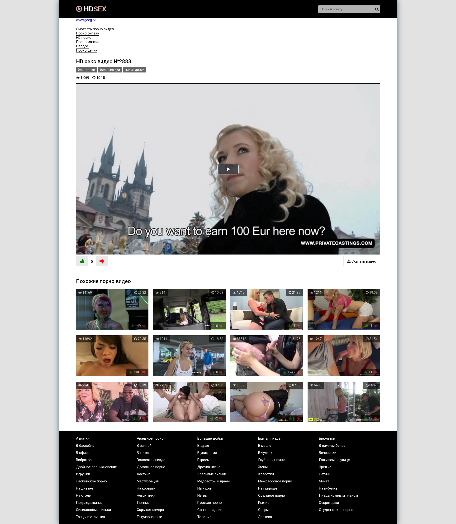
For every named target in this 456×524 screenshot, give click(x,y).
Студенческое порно (336, 510)
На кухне (204, 488)
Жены (263, 467)
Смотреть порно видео (95, 29)
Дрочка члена (208, 467)
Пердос (82, 46)
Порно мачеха (87, 42)
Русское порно (209, 502)
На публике (328, 488)
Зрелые (325, 467)
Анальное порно (150, 438)
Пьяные (143, 502)
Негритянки (146, 495)
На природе (267, 488)
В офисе (83, 453)
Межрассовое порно (275, 481)
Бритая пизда (269, 438)
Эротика (265, 517)
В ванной (144, 445)
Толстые (204, 517)
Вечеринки (327, 453)
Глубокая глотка (271, 460)
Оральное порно (271, 495)
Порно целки (86, 50)
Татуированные (149, 517)
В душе (203, 445)
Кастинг (143, 474)
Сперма (264, 510)
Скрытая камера (150, 510)
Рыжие (263, 502)
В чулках (265, 453)
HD (94, 9)
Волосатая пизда (151, 460)
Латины (325, 474)
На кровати (146, 488)
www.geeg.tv (85, 20)
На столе (83, 495)
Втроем (203, 460)
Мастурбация (148, 481)
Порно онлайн (87, 33)
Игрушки (83, 474)
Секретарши (329, 502)
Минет (324, 481)
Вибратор (84, 460)
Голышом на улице (334, 460)
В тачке (143, 453)
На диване (84, 488)
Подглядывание (89, 502)
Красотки (266, 474)
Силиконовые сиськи (93, 510)
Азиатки (83, 438)
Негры (202, 495)
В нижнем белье (332, 445)
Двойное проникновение (96, 467)
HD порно (83, 37)
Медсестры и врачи (213, 481)
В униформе (207, 453)
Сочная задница (210, 510)
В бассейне (85, 445)
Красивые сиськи (211, 474)
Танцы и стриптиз (90, 517)
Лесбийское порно (91, 481)
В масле (264, 445)
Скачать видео (363, 261)
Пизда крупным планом (338, 495)
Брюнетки (327, 438)
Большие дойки (210, 438)
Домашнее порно (151, 467)
